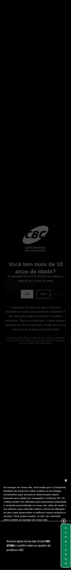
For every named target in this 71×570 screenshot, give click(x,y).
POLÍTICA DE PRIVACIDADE (48, 563)
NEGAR (35, 546)
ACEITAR (35, 537)
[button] (66, 480)
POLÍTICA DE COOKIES (18, 563)
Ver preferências (35, 556)
